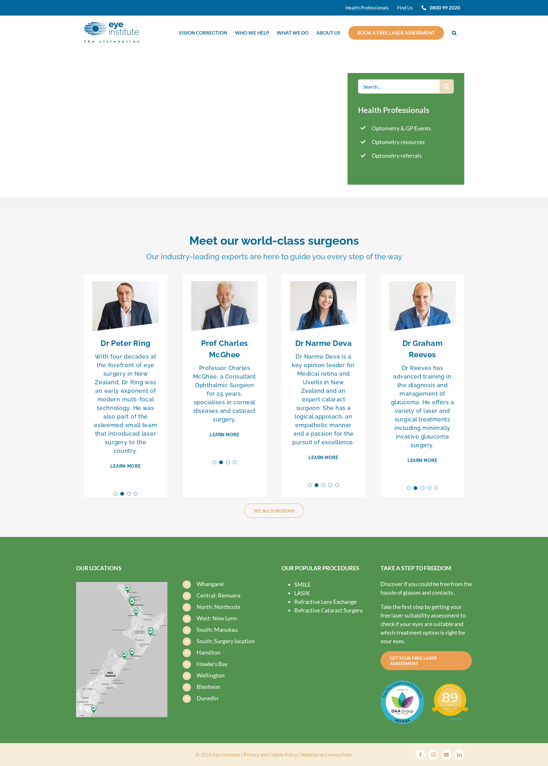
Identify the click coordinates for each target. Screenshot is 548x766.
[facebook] (420, 755)
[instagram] (433, 755)
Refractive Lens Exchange (325, 601)
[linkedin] (459, 755)
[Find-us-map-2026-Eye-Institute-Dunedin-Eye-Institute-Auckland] (121, 584)
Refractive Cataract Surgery (328, 610)
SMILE (302, 584)
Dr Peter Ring (126, 343)
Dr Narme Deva (323, 343)
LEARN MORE (125, 466)
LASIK (302, 593)
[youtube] (446, 755)
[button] (454, 32)
